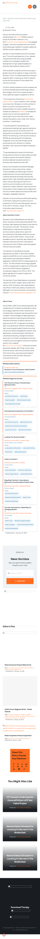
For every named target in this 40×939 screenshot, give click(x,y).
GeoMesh (22, 111)
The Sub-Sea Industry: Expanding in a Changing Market (17, 509)
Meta (25, 668)
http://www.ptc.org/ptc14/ (15, 211)
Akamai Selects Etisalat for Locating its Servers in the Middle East (20, 829)
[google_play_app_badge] (19, 917)
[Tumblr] (22, 766)
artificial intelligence (14, 714)
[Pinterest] (26, 766)
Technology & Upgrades (24, 807)
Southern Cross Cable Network (17, 42)
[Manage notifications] (4, 934)
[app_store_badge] (20, 911)
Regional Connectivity (26, 422)
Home (4, 18)
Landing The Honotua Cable (15, 437)
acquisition (11, 738)
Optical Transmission (10, 470)
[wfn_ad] (20, 591)
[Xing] (19, 769)
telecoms (11, 669)
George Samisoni (11, 417)
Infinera (17, 738)
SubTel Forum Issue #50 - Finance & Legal (16, 440)
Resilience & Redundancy (11, 501)
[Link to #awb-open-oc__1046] (30, 7)
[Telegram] (17, 766)
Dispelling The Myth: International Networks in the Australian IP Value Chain (19, 482)
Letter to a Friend (11, 459)
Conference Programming (24, 470)
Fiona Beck (9, 515)
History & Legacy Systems (11, 474)
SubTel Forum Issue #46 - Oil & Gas (14, 462)
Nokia (22, 738)
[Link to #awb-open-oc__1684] (35, 7)
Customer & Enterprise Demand (25, 524)
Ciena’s (18, 37)
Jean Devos (9, 465)
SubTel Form (8, 718)
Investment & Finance (10, 429)
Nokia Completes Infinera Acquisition (18, 735)
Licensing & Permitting (29, 448)
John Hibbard (18, 443)
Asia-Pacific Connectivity (11, 396)
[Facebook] (13, 764)
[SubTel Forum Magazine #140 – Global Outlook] (20, 691)
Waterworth (18, 669)
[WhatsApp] (13, 766)
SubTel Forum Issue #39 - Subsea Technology (17, 513)
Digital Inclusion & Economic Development (16, 426)
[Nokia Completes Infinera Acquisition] (20, 726)
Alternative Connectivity (24, 429)
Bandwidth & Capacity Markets (13, 497)
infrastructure (14, 668)
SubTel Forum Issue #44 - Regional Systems (17, 486)
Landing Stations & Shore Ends (13, 448)
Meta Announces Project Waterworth (18, 665)
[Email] (24, 769)
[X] (18, 764)
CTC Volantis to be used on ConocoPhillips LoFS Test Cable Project (20, 800)
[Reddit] (22, 764)
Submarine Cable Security (27, 716)
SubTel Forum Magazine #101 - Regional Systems (18, 414)
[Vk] (14, 769)
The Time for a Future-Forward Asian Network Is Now (17, 384)
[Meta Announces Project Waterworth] (20, 633)
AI (8, 668)
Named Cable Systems (20, 452)
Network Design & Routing (24, 400)
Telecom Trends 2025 (18, 718)
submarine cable (14, 716)
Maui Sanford (10, 443)
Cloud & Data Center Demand (12, 404)
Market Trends (26, 497)
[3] (20, 886)
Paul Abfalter (9, 391)
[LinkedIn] (26, 764)
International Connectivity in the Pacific (19, 411)
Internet (21, 668)
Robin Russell (10, 488)
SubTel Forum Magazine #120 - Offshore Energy (18, 388)
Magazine (23, 714)
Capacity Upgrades (10, 400)
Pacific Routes (24, 396)
